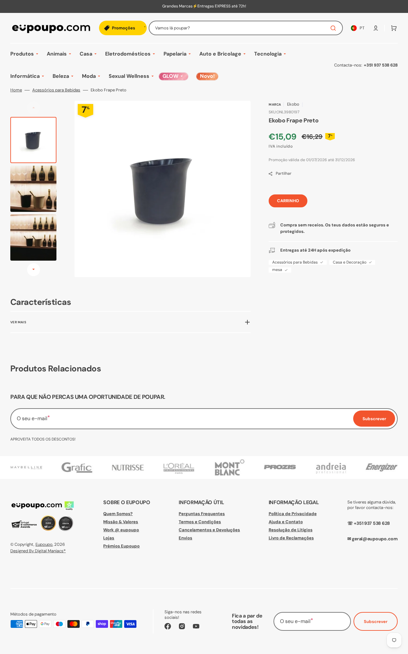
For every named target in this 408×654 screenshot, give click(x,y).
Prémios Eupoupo (121, 546)
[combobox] (246, 28)
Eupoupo (44, 544)
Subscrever (375, 621)
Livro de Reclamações (291, 538)
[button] (376, 28)
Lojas (108, 538)
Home (16, 90)
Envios (185, 538)
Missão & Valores (120, 521)
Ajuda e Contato (286, 521)
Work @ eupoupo (121, 530)
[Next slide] (33, 269)
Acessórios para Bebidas (56, 90)
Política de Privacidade (293, 513)
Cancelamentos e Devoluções (209, 530)
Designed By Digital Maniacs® (38, 551)
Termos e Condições (200, 521)
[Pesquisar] (334, 28)
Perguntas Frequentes (202, 513)
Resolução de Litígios (291, 530)
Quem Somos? (118, 513)
